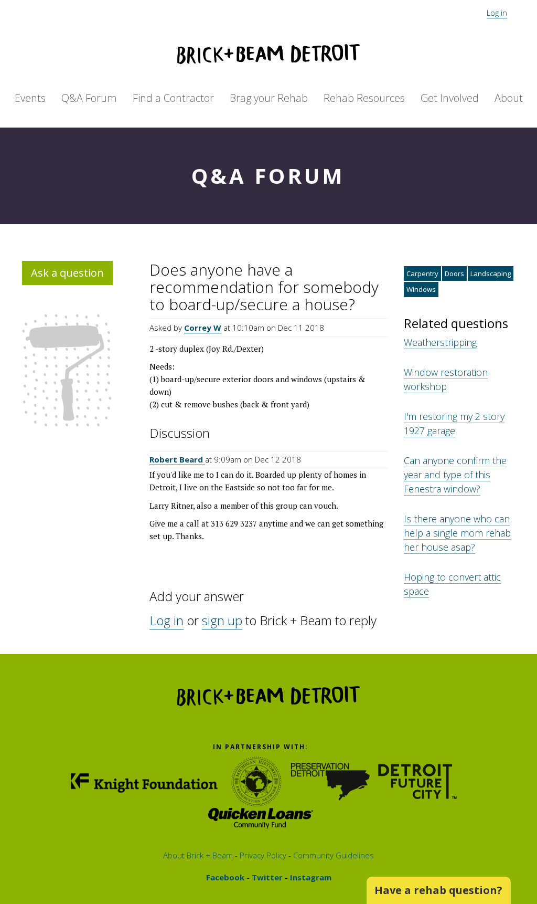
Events (30, 98)
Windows (421, 289)
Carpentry (422, 273)
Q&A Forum (89, 98)
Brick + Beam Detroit (268, 54)
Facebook (225, 877)
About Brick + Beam (198, 855)
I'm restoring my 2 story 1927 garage (454, 423)
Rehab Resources (364, 98)
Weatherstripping (440, 342)
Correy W (202, 327)
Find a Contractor (173, 98)
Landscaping (490, 273)
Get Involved (450, 98)
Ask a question (67, 273)
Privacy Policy (262, 855)
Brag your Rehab (269, 98)
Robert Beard (177, 459)
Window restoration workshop (446, 379)
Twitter (266, 877)
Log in (497, 12)
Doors (454, 273)
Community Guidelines (332, 855)
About (509, 98)
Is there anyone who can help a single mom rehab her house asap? (457, 532)
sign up (222, 620)
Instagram (309, 877)
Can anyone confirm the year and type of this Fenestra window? (455, 474)
